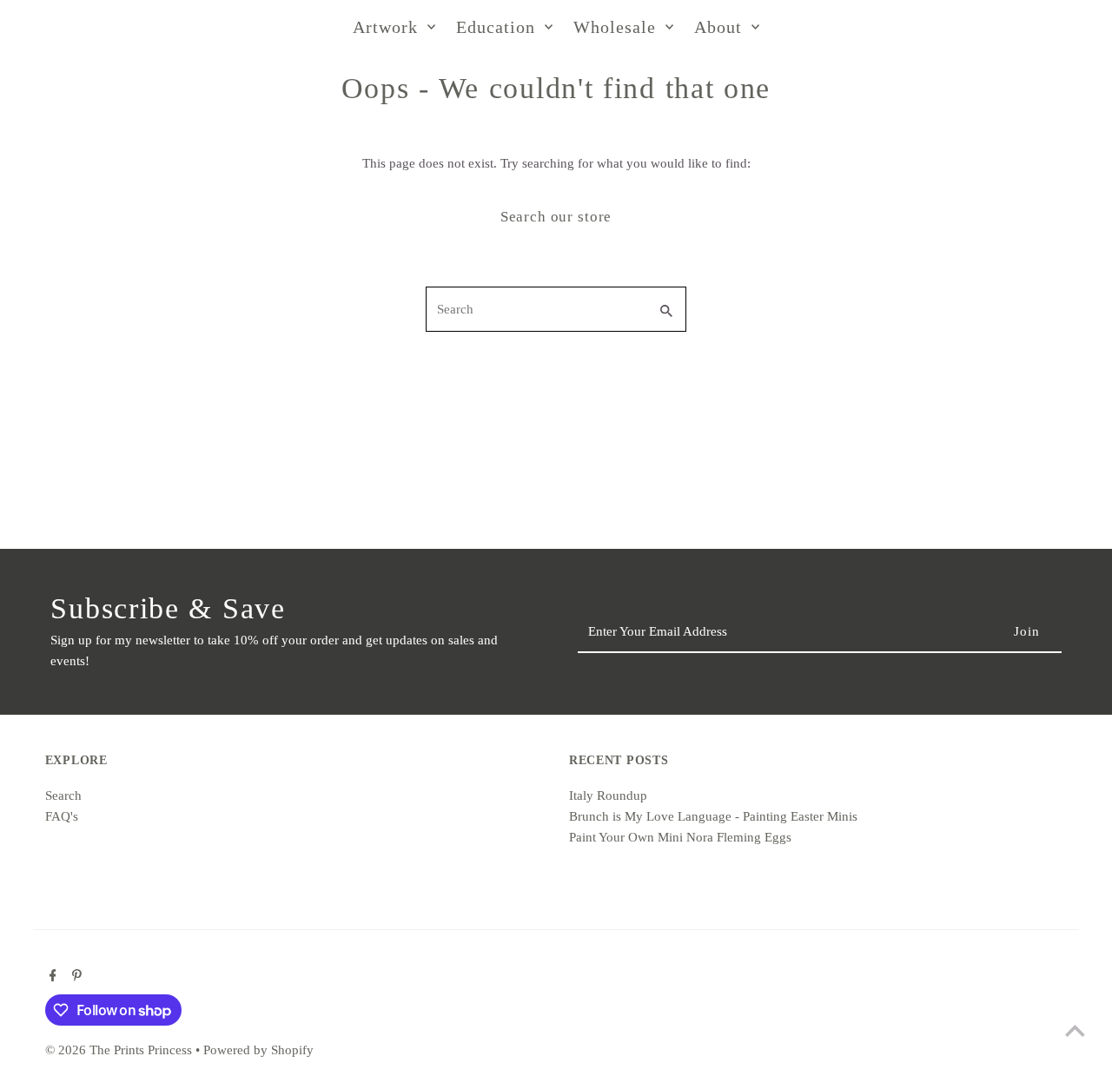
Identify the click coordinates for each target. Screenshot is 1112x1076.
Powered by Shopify (258, 1050)
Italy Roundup (608, 795)
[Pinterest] (75, 977)
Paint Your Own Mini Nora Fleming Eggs (680, 837)
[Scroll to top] (1075, 1030)
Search (63, 795)
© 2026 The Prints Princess (120, 1050)
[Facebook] (50, 977)
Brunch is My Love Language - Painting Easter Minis (713, 816)
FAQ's (61, 816)
